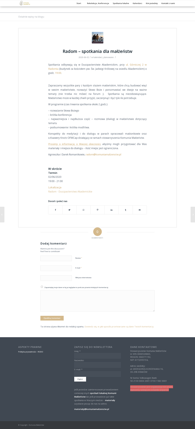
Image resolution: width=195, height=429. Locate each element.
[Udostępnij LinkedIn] (111, 210)
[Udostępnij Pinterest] (97, 210)
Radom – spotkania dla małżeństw (97, 51)
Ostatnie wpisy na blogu (31, 16)
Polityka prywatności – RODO (30, 351)
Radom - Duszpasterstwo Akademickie (70, 191)
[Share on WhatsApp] (84, 210)
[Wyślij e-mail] (140, 210)
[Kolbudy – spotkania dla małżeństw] (193, 214)
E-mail (78, 267)
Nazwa (78, 258)
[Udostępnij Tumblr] (125, 210)
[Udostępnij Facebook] (55, 210)
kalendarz (98, 57)
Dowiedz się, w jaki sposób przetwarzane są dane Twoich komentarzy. (119, 326)
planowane (108, 57)
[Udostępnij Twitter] (69, 210)
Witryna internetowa (83, 277)
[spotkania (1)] (97, 37)
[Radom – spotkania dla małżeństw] (2, 214)
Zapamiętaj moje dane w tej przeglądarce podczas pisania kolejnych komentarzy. (76, 287)
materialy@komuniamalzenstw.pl (91, 409)
